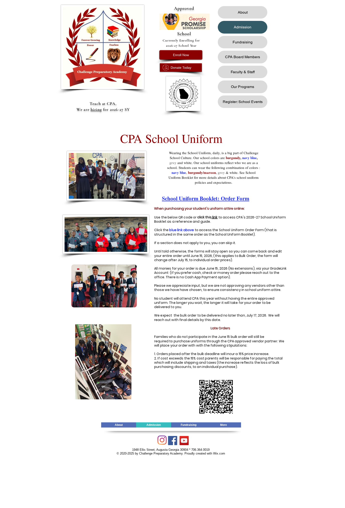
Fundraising (243, 42)
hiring (96, 109)
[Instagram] (162, 440)
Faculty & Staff (243, 72)
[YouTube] (184, 440)
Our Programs (242, 86)
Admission (242, 27)
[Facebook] (172, 440)
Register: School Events (243, 101)
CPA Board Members (242, 57)
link (215, 217)
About (243, 12)
